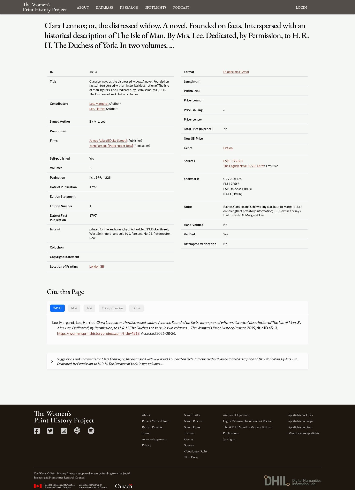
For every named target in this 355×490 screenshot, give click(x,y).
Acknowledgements (154, 439)
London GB (96, 266)
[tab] (112, 308)
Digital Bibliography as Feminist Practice (248, 421)
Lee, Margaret (99, 103)
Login (301, 7)
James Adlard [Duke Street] (108, 140)
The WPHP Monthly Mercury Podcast (247, 427)
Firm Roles (191, 457)
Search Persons (193, 421)
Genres (188, 439)
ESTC (227, 161)
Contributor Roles (195, 451)
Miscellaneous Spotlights (303, 433)
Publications (231, 433)
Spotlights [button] (155, 7)
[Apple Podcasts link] (77, 432)
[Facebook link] (37, 432)
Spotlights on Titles (300, 415)
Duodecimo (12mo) (236, 72)
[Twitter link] (50, 432)
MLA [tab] (74, 308)
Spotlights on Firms (300, 427)
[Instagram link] (64, 432)
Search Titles (192, 415)
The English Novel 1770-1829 (243, 166)
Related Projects (152, 427)
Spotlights (229, 439)
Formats (189, 433)
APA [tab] (89, 308)
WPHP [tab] (57, 308)
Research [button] (129, 7)
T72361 (237, 161)
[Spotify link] (91, 432)
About (146, 415)
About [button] (83, 7)
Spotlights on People (301, 421)
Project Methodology (155, 421)
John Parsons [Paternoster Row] (111, 145)
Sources (189, 445)
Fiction (228, 148)
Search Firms (192, 427)
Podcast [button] (181, 7)
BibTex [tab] (137, 308)
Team (145, 433)
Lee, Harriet (97, 108)
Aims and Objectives (235, 415)
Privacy (146, 445)
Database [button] (104, 7)
